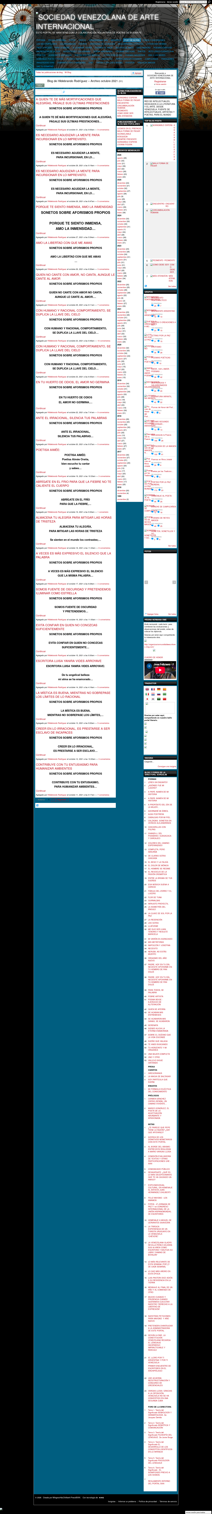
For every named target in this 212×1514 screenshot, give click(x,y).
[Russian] (159, 693)
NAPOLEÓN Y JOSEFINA (159, 945)
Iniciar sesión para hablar (195, 1512)
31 (155, 341)
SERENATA (153, 1025)
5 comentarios (103, 201)
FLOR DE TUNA (155, 897)
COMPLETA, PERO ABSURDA (156, 850)
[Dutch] (153, 693)
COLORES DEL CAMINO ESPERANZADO (158, 844)
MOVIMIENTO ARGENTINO (163, 311)
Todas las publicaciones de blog (49, 72)
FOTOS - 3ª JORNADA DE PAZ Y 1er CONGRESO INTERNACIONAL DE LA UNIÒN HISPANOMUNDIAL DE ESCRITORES (159, 1209)
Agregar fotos (152, 614)
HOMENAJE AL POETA (161, 495)
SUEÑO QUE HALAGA (158, 1041)
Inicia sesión (161, 84)
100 (156, 454)
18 (161, 512)
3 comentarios (103, 269)
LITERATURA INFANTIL (161, 396)
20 (161, 391)
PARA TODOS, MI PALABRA (156, 991)
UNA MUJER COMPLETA (159, 1054)
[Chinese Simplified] (164, 698)
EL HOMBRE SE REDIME (159, 868)
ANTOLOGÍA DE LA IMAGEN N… (163, 447)
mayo (119, 166)
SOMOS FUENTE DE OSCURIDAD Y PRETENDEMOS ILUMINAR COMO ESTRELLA (73, 591)
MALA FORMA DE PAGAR (128, 100)
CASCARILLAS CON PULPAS (157, 828)
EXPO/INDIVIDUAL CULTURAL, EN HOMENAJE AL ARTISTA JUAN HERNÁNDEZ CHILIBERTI (160, 1189)
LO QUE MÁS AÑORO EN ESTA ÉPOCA (159, 1272)
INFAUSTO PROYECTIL (158, 903)
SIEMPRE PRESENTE (127, 139)
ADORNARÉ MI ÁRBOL (158, 811)
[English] (147, 688)
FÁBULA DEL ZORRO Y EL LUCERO (160, 892)
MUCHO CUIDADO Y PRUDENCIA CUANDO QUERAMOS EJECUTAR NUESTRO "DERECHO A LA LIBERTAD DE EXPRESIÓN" (160, 1303)
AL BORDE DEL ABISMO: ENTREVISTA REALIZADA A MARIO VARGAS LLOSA (159, 1149)
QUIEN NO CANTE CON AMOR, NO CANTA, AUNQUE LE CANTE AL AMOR (75, 276)
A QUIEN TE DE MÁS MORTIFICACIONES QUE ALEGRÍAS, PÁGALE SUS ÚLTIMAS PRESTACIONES (72, 101)
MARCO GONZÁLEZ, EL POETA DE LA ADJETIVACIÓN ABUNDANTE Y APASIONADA (158, 1113)
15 (161, 330)
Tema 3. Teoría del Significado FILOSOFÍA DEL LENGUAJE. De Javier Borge (160, 1435)
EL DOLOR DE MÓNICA (158, 865)
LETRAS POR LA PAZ (160, 335)
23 (155, 330)
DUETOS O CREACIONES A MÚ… (163, 323)
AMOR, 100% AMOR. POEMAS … (160, 370)
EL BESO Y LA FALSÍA (158, 862)
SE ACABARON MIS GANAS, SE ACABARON (159, 1020)
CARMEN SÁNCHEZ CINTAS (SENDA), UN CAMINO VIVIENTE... (157, 1101)
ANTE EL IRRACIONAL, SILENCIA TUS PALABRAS (71, 418)
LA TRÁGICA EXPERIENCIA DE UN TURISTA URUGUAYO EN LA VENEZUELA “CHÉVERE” (159, 1231)
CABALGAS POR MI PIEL (159, 817)
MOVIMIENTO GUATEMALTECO (159, 298)
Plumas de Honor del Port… (163, 407)
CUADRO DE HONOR (153, 657)
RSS (37, 805)
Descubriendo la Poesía (161, 434)
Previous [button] (146, 582)
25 (155, 306)
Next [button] (174, 582)
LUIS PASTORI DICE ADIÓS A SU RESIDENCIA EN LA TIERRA (160, 1280)
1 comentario (102, 512)
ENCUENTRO (123, 103)
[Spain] (164, 688)
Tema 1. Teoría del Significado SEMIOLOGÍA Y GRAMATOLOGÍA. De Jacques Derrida (160, 1414)
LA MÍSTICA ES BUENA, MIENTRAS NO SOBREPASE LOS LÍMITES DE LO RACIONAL (73, 694)
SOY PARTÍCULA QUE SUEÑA (158, 1080)
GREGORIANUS (155, 1073)
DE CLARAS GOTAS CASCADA (157, 857)
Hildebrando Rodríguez (57, 129)
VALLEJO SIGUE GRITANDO (155, 1061)
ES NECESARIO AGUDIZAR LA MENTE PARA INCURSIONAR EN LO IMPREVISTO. (68, 137)
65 (155, 391)
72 (155, 316)
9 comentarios (103, 129)
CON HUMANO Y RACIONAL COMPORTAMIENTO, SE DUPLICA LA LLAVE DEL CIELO (73, 312)
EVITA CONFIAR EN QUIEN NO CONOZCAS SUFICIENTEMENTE (66, 627)
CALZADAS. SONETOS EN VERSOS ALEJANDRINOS (159, 821)
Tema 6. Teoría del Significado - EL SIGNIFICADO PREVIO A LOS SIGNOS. (159, 1471)
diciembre (121, 182)
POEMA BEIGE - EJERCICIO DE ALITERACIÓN (155, 1002)
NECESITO (153, 948)
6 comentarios (103, 237)
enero (119, 176)
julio (119, 160)
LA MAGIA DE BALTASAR (159, 1076)
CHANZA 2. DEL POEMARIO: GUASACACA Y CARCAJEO (159, 836)
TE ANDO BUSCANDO (158, 1044)
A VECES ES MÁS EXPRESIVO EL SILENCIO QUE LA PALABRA (73, 555)
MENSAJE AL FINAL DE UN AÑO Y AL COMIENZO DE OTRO (160, 1290)
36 (155, 352)
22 (161, 402)
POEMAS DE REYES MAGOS (160, 519)
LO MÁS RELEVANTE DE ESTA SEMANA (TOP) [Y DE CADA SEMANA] (159, 1264)
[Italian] (147, 693)
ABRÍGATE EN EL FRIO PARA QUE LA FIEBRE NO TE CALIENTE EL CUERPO (73, 483)
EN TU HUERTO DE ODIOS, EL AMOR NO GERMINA (72, 382)
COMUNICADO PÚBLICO (159, 1169)
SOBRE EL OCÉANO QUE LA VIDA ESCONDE (159, 1036)
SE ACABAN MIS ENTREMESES (155, 1013)
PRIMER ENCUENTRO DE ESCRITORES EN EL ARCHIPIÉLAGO (159, 1368)
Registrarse (160, 2)
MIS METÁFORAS (156, 942)
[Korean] (153, 698)
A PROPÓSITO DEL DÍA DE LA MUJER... (160, 805)
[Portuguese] (164, 693)
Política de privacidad (148, 1501)
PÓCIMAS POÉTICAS (160, 357)
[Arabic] (159, 698)
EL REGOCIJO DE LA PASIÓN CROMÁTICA (157, 873)
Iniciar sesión (172, 2)
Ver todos (172, 286)
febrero (120, 174)
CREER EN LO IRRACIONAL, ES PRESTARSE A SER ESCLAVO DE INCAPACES (73, 730)
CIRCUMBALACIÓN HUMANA (125, 106)
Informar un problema (127, 1501)
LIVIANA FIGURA (124, 144)
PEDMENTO (122, 110)
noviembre (121, 185)
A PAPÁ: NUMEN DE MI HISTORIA (158, 793)
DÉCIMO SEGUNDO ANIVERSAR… (160, 422)
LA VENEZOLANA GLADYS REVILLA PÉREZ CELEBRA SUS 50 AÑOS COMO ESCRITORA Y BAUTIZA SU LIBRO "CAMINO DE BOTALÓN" (160, 1248)
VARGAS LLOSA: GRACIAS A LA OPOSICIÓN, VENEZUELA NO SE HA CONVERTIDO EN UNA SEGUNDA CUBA (160, 1395)
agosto (120, 158)
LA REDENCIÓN (155, 919)
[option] (160, 582)
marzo (119, 171)
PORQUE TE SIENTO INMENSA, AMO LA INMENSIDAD (74, 206)
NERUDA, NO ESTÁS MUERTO (157, 952)
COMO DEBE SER (125, 113)
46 (155, 501)
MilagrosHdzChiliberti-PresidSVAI (66, 1497)
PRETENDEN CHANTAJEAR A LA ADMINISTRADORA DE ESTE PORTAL (160, 1328)
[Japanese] (147, 698)
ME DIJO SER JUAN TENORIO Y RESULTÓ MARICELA (158, 931)
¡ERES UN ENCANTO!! (158, 782)
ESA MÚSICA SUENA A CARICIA (158, 885)
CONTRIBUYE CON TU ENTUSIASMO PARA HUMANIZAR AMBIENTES (67, 766)
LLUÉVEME (153, 926)
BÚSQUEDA (122, 136)
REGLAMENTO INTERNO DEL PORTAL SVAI (159, 1482)
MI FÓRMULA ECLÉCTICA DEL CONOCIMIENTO (159, 1090)
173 (156, 490)
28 (161, 352)
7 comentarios (103, 304)
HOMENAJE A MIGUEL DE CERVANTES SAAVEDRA (159, 1221)
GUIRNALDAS (154, 900)
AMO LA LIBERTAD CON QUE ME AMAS (64, 242)
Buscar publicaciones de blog (64, 92)
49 (155, 526)
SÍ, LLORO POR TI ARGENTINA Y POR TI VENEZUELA (158, 1360)
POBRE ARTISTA (155, 996)
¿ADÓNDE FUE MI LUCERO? (156, 786)
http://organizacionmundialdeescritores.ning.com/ (160, 645)
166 (156, 440)
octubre (120, 188)
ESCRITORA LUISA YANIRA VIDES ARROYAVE (69, 661)
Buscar (209, 2)
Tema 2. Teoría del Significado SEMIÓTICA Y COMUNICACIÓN (159, 1425)
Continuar (41, 125)
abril (119, 168)
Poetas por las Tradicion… (162, 471)
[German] (159, 688)
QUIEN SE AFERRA (156, 1009)
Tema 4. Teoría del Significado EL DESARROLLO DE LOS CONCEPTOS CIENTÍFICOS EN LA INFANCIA (160, 1447)
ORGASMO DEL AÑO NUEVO (157, 959)
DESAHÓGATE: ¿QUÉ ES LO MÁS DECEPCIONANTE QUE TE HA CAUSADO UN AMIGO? (160, 1176)
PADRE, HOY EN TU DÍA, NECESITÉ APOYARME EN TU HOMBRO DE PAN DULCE (160, 968)
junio (119, 163)
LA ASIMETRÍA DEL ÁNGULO (157, 908)
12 (155, 512)
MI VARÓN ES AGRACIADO (160, 938)
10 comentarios (103, 340)
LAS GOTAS (153, 922)
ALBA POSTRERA (156, 814)
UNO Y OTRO (154, 1057)
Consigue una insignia (167, 766)
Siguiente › (62, 799)
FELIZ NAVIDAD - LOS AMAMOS (157, 1199)
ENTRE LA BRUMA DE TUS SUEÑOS (160, 879)
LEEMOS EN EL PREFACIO (129, 128)
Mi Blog (68, 72)
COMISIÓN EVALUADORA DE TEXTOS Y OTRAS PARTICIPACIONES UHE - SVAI (159, 1160)
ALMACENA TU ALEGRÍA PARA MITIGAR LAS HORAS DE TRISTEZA (74, 519)
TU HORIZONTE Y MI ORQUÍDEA (157, 1048)
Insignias (112, 1501)
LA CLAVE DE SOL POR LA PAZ (160, 914)
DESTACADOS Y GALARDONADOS (159, 384)
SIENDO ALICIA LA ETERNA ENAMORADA (158, 1029)
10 (161, 316)
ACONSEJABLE (124, 133)
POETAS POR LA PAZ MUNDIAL (161, 483)
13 (155, 429)
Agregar (138, 73)
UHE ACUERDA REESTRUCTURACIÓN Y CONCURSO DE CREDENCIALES (159, 1382)
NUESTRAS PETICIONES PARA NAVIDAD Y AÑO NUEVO (159, 1318)
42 (161, 377)
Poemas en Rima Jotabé (161, 459)
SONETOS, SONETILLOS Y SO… (163, 532)
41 (162, 454)
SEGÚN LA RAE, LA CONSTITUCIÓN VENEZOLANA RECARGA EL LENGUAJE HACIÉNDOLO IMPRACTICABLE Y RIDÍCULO (159, 1342)
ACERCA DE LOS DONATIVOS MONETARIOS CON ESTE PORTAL (160, 1139)
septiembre (121, 191)
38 (155, 377)
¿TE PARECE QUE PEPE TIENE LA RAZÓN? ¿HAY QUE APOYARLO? (159, 1130)
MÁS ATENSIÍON (124, 115)
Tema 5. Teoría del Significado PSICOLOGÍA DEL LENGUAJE (158, 1460)
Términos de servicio (168, 1501)
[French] (153, 688)
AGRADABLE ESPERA (127, 97)
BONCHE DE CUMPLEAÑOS (163, 506)
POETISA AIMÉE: (48, 449)
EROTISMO (156, 346)
